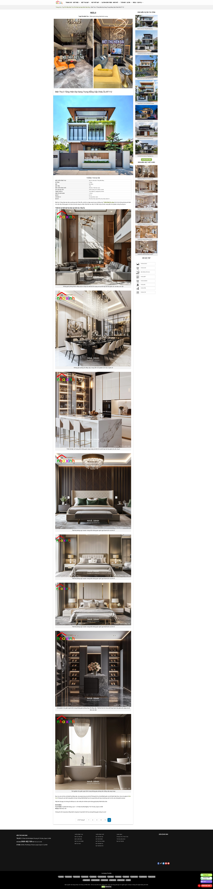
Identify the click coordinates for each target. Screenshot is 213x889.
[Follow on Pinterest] (166, 863)
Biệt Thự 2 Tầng (111, 876)
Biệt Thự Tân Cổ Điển (102, 876)
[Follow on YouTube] (168, 863)
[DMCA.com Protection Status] (107, 886)
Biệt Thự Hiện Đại (85, 876)
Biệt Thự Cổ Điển (93, 876)
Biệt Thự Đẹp (85, 2)
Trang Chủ (69, 2)
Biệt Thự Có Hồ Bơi (143, 876)
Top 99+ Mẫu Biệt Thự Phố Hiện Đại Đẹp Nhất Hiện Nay (76, 7)
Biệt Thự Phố (61, 876)
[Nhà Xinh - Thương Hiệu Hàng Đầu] (59, 2)
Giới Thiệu (76, 2)
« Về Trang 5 (81, 820)
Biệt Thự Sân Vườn (134, 876)
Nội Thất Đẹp (95, 2)
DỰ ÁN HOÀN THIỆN (146, 159)
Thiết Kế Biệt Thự (77, 876)
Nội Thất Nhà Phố (121, 880)
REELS (134, 2)
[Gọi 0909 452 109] (199, 885)
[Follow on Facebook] (158, 863)
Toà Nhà (123, 2)
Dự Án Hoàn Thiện (107, 2)
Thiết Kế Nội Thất (69, 876)
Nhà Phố (115, 2)
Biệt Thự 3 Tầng (118, 876)
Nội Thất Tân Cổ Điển (96, 880)
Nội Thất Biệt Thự (105, 880)
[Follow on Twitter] (163, 863)
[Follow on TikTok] (161, 863)
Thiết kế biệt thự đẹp (108, 202)
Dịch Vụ (139, 2)
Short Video (129, 880)
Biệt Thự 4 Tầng (126, 876)
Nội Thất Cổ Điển (87, 880)
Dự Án (128, 2)
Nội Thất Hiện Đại (152, 876)
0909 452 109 (206, 885)
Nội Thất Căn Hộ (113, 880)
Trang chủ (58, 7)
